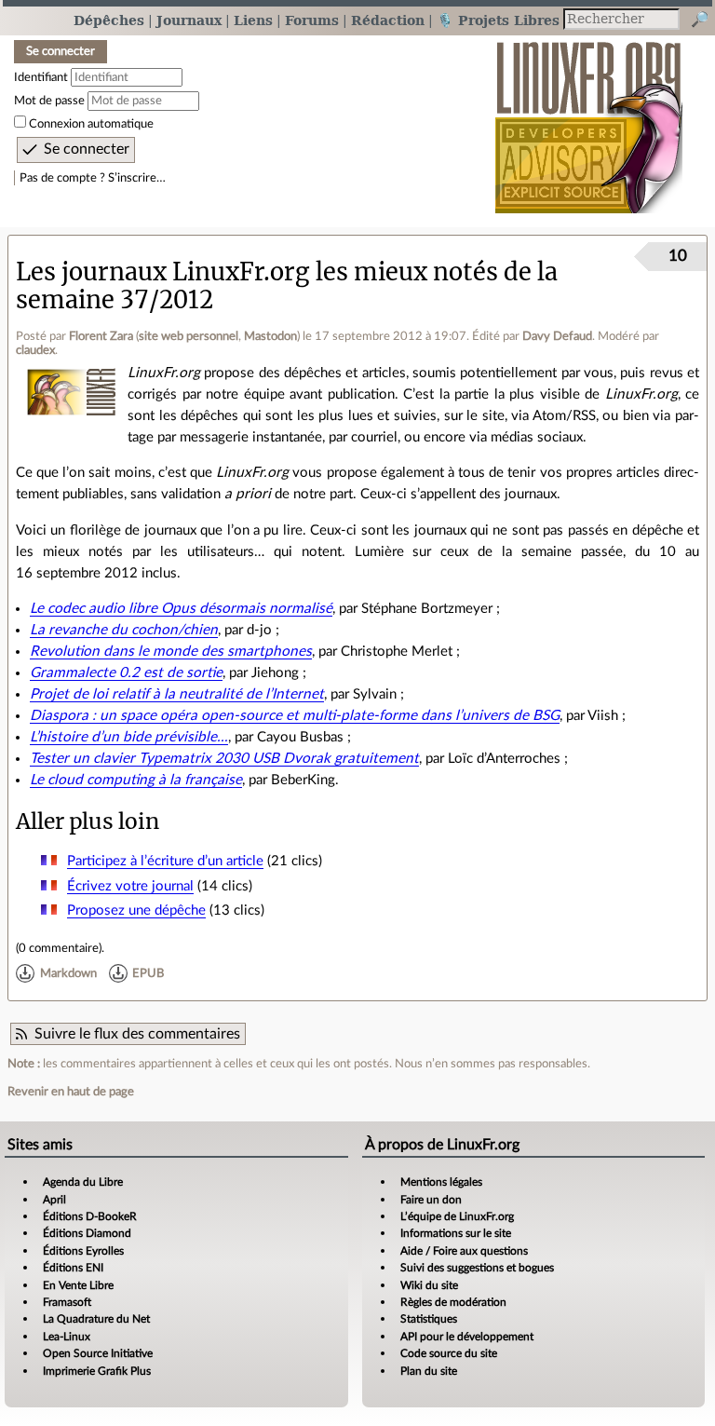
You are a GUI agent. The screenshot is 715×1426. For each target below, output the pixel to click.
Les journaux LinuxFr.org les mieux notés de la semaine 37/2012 (287, 285)
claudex (35, 350)
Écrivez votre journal (130, 886)
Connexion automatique (91, 123)
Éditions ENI (73, 1267)
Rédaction (388, 20)
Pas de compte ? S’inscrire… (93, 177)
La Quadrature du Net (96, 1318)
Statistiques (428, 1318)
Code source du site (448, 1353)
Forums (312, 20)
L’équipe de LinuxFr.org (457, 1216)
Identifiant (41, 77)
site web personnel (188, 336)
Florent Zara (101, 336)
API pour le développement (466, 1336)
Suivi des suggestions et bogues (477, 1267)
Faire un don (431, 1199)
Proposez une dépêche (136, 910)
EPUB (148, 973)
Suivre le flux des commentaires (137, 1033)
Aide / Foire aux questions (464, 1250)
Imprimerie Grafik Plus (97, 1371)
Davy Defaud (557, 336)
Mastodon (270, 336)
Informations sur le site (455, 1233)
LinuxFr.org (588, 117)
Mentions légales (441, 1182)
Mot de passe (49, 100)
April (54, 1199)
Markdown (68, 973)
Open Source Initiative (98, 1353)
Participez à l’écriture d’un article (165, 861)
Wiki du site (429, 1285)
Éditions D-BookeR (90, 1216)
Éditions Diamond (87, 1233)
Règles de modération (453, 1302)
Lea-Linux (66, 1336)
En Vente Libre (78, 1285)
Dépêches (109, 20)
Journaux (189, 20)
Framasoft (67, 1302)
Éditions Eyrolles (83, 1250)
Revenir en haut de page (70, 1091)
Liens (253, 20)
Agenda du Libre (83, 1182)
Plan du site (428, 1371)
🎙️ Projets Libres (498, 20)
